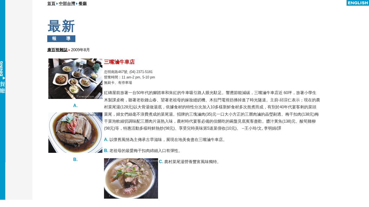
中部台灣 (67, 3)
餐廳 (83, 3)
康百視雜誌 (57, 50)
